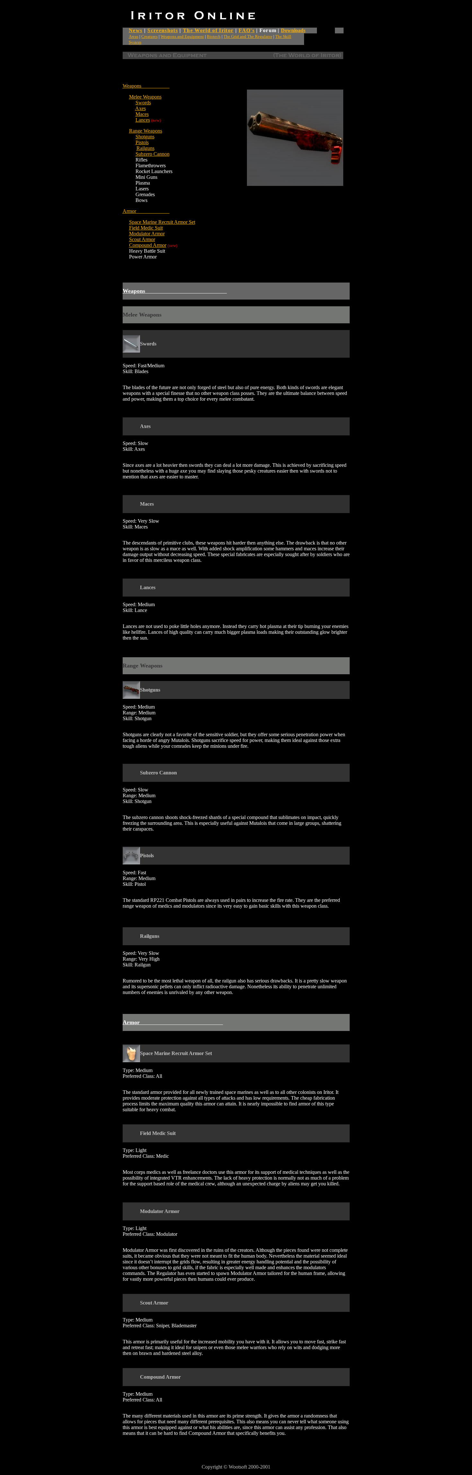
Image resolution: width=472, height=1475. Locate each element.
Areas (133, 36)
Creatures (149, 36)
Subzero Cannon (152, 154)
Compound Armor (147, 245)
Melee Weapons (145, 97)
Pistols (142, 142)
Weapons (132, 86)
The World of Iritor (208, 30)
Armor (146, 211)
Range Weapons (145, 131)
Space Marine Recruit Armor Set (162, 222)
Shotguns (144, 136)
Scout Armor (142, 239)
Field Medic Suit (146, 228)
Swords (143, 102)
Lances (142, 120)
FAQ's (247, 30)
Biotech (214, 36)
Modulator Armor (147, 233)
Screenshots (162, 30)
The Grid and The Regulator (247, 36)
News (135, 30)
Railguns (145, 148)
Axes (140, 108)
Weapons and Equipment (182, 36)
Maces (142, 114)
